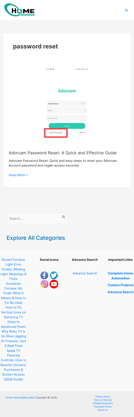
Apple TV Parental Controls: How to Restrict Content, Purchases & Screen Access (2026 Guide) (14, 365)
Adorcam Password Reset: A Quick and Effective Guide (63, 152)
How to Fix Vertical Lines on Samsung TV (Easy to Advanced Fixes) (13, 316)
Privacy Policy (102, 396)
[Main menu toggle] (126, 10)
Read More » (18, 175)
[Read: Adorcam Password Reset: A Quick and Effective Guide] (67, 106)
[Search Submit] (63, 216)
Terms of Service (103, 400)
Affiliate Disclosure (103, 403)
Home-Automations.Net (19, 397)
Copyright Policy (102, 406)
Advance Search (85, 273)
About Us (103, 410)
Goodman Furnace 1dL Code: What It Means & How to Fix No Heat (13, 293)
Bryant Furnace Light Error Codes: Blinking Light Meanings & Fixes (14, 269)
